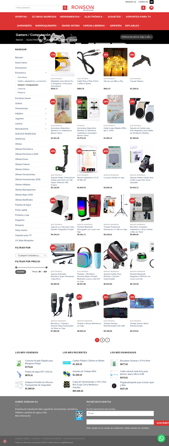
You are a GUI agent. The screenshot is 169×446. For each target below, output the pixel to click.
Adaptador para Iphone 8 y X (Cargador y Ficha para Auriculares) (62, 83)
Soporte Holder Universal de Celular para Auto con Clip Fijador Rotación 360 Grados (62, 181)
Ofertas (18, 144)
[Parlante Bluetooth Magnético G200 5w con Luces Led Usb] (142, 255)
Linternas (21, 89)
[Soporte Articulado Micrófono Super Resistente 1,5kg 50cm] (63, 255)
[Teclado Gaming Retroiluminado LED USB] (115, 304)
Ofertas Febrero (22, 164)
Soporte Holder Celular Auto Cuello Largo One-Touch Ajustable (141, 180)
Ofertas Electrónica (24, 149)
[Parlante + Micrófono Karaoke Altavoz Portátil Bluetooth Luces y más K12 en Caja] (89, 255)
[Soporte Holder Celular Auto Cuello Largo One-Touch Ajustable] (142, 158)
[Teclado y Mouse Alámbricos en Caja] (89, 304)
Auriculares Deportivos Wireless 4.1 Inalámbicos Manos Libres (61, 130)
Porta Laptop (21, 210)
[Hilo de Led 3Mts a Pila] (115, 62)
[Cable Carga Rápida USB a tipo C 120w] (115, 109)
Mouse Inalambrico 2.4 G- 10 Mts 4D (88, 179)
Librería (18, 124)
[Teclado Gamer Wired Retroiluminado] (142, 304)
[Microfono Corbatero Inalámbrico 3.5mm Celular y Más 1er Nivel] (142, 208)
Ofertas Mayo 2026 (24, 195)
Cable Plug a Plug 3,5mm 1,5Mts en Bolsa (87, 82)
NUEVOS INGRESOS (25, 134)
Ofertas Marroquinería (25, 190)
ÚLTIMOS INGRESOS (44, 16)
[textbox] (30, 255)
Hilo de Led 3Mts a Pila (113, 81)
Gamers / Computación (28, 85)
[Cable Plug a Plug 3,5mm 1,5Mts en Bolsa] (89, 62)
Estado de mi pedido (52, 439)
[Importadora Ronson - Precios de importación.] (84, 8)
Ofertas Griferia (22, 169)
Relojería (21, 92)
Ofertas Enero (21, 159)
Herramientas (69, 16)
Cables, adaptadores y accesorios (32, 81)
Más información (23, 416)
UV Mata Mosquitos (24, 240)
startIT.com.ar (67, 442)
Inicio (19, 39)
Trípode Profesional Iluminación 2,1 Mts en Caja (115, 228)
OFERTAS (21, 16)
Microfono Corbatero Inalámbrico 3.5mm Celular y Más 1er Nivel (141, 229)
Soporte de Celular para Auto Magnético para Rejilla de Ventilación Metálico (141, 130)
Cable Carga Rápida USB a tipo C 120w (115, 129)
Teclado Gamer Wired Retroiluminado (139, 324)
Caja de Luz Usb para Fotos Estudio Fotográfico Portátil (62, 228)
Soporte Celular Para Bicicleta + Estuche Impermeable (112, 276)
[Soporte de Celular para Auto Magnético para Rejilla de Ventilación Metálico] (142, 109)
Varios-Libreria (94, 25)
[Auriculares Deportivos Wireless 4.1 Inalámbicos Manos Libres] (63, 109)
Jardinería (24, 25)
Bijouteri (19, 57)
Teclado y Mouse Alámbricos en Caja (89, 324)
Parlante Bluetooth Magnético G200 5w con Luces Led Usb (140, 276)
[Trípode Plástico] (142, 62)
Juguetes (114, 16)
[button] (161, 438)
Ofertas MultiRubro (24, 200)
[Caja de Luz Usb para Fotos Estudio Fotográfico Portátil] (63, 208)
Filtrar (20, 272)
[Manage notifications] (5, 441)
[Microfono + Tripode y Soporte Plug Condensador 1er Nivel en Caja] (63, 304)
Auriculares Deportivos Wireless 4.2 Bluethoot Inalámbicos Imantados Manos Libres (87, 132)
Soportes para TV (138, 16)
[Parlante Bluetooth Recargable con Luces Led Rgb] (89, 208)
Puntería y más (22, 215)
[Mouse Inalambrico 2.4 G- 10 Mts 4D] (89, 158)
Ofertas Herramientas (25, 174)
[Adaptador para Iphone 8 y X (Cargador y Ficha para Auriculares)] (63, 62)
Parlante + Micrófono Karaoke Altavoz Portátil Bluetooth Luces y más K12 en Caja (88, 277)
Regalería (19, 220)
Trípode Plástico (137, 81)
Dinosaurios (21, 68)
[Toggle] (46, 72)
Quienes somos (22, 439)
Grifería (116, 25)
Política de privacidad (74, 439)
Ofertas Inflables (22, 184)
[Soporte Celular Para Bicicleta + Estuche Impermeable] (115, 255)
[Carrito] (151, 8)
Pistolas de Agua (23, 205)
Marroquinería (46, 25)
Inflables (132, 25)
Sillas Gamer (21, 230)
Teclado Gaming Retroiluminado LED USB (114, 324)
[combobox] (31, 255)
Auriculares (22, 77)
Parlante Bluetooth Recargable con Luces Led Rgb (88, 229)
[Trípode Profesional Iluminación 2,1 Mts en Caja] (115, 208)
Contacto (143, 2)
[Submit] (65, 8)
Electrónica (93, 16)
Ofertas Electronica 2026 (26, 154)
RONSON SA (130, 2)
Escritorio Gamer (23, 98)
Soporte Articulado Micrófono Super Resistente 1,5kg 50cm (62, 276)
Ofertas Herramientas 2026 (27, 179)
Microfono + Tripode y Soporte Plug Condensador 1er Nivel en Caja (62, 325)
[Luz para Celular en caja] (115, 158)
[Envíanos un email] (152, 2)
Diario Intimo (71, 25)
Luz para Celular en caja (114, 178)
